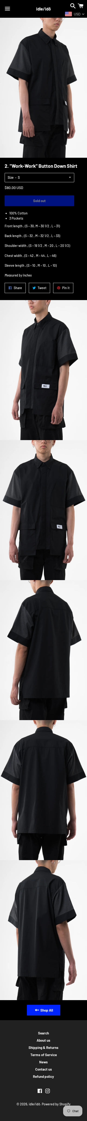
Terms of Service (43, 1055)
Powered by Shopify (56, 1104)
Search (43, 1033)
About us (43, 1040)
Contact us (43, 1069)
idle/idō (43, 8)
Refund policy (43, 1076)
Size (11, 177)
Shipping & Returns (43, 1047)
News (43, 1062)
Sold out (39, 201)
